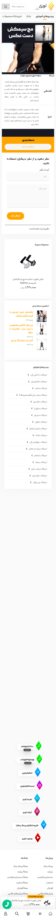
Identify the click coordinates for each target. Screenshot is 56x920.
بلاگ (28, 16)
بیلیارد (50, 872)
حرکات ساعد (28, 147)
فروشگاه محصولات (11, 16)
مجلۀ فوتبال (22, 888)
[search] (16, 913)
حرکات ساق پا (38, 408)
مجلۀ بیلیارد (22, 872)
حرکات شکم (38, 455)
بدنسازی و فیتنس (45, 877)
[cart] (28, 913)
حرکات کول (39, 422)
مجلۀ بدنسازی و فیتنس (17, 877)
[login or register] (5, 913)
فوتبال (50, 888)
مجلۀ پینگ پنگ (20, 866)
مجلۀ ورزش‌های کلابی (18, 893)
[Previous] (42, 271)
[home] (50, 913)
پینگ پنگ (48, 866)
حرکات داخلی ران (36, 375)
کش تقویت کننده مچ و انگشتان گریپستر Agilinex (25, 900)
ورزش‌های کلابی (45, 893)
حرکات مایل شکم (36, 428)
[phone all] (7, 904)
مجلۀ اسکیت (22, 883)
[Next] (13, 271)
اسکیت (49, 883)
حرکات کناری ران (37, 381)
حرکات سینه (39, 462)
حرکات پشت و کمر (36, 449)
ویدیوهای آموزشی (45, 16)
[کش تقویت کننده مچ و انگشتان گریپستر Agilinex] (47, 903)
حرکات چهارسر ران (36, 442)
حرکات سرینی (38, 415)
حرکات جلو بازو (37, 476)
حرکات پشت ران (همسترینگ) (31, 395)
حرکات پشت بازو (37, 469)
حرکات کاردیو (38, 402)
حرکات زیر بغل (38, 482)
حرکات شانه (39, 435)
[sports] (40, 913)
